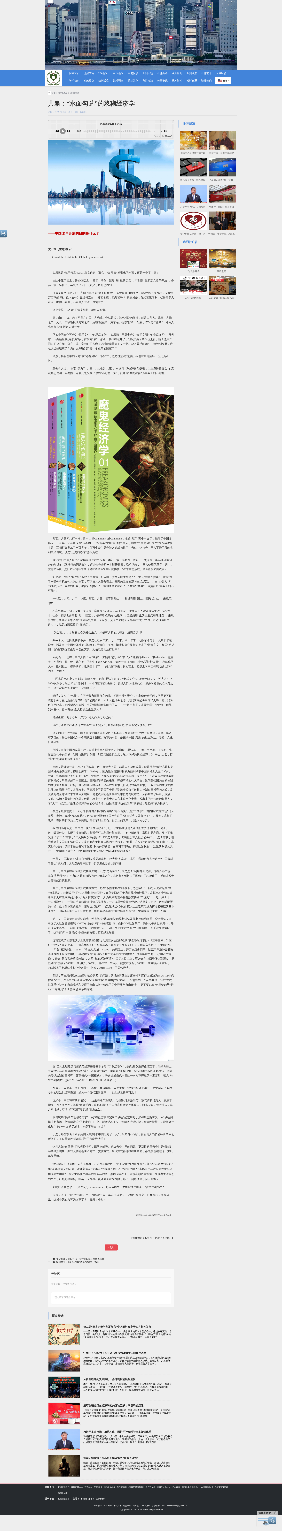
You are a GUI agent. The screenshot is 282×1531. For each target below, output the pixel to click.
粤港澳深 (147, 80)
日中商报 (176, 1487)
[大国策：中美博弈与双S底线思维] (221, 220)
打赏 (111, 1247)
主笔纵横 (133, 73)
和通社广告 (190, 242)
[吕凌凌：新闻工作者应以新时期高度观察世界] (221, 193)
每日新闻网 (122, 1487)
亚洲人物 (147, 73)
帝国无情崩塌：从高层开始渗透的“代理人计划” (110, 1458)
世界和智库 (101, 1499)
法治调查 (118, 80)
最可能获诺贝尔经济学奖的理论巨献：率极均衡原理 (113, 1405)
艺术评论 (177, 80)
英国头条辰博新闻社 (190, 1487)
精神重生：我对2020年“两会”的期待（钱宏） (79, 1262)
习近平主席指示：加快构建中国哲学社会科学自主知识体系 (117, 1431)
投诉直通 (192, 80)
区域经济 (221, 73)
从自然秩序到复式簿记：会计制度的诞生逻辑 (109, 1379)
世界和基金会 (77, 1487)
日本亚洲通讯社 (221, 1487)
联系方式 (146, 1505)
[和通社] (53, 77)
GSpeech (168, 136)
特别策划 (133, 80)
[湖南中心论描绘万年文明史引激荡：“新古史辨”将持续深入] (192, 140)
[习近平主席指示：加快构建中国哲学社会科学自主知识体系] (192, 193)
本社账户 (108, 1505)
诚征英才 (117, 1505)
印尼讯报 (98, 1487)
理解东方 (89, 73)
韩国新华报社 (64, 1493)
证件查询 (206, 80)
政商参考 (88, 1487)
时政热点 (89, 80)
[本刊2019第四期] (192, 285)
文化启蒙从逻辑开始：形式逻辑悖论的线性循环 (80, 1259)
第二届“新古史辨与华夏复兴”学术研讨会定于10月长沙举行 (117, 1326)
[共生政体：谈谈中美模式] (221, 140)
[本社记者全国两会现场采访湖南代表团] (221, 285)
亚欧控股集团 (64, 1499)
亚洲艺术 (206, 73)
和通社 (84, 1499)
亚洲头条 (162, 73)
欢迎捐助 (98, 1505)
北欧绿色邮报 (109, 1487)
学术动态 (74, 80)
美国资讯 (162, 80)
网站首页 (74, 73)
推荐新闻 (189, 123)
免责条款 (127, 1505)
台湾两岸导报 (207, 1487)
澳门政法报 (150, 1487)
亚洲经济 (192, 73)
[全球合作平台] (192, 258)
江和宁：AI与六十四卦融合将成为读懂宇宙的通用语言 (114, 1353)
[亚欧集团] (221, 258)
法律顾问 (137, 1505)
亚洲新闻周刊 (64, 1487)
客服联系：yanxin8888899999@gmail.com (169, 1505)
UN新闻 (103, 73)
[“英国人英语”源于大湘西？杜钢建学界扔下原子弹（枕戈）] (221, 166)
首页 (53, 93)
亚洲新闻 (177, 73)
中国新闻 (118, 73)
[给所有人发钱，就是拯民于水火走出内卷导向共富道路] (192, 166)
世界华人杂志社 (164, 1487)
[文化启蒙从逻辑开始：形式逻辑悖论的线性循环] (192, 220)
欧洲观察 (103, 80)
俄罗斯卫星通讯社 (136, 1487)
